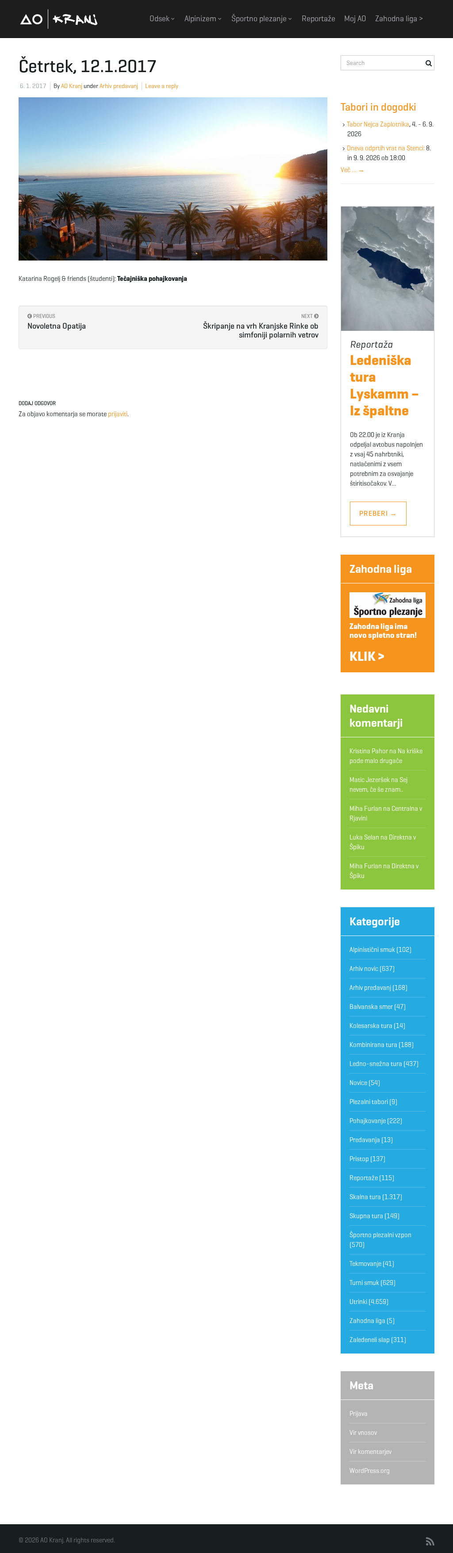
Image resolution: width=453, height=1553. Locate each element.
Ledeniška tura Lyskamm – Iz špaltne (384, 385)
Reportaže (318, 18)
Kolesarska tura (370, 1026)
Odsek (160, 18)
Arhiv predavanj (119, 86)
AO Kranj (59, 19)
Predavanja (364, 1140)
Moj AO (355, 18)
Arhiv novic (363, 969)
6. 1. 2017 (33, 86)
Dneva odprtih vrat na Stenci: (386, 148)
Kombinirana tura (373, 1045)
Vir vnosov (363, 1433)
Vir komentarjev (370, 1452)
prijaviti (117, 414)
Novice (358, 1083)
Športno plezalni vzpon (380, 1235)
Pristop (359, 1159)
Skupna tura (366, 1216)
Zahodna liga (380, 569)
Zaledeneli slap (369, 1340)
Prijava (358, 1414)
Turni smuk (364, 1283)
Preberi (378, 513)
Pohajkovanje (367, 1121)
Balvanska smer (371, 1007)
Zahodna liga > (399, 18)
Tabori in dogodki (378, 107)
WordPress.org (369, 1471)
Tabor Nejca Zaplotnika (378, 124)
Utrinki (358, 1302)
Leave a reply (161, 86)
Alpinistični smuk (372, 950)
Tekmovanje (365, 1264)
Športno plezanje (259, 18)
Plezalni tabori (368, 1102)
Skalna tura (365, 1197)
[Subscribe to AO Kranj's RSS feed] (430, 1542)
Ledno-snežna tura (375, 1064)
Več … (353, 170)
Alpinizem (201, 18)
